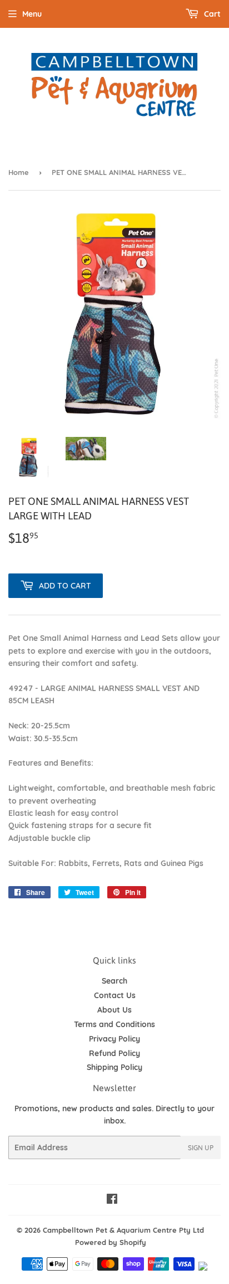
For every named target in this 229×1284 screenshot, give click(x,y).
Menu (32, 14)
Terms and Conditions (114, 1024)
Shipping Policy (114, 1067)
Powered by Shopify (110, 1242)
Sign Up (200, 1148)
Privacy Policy (114, 1039)
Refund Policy (114, 1053)
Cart (211, 14)
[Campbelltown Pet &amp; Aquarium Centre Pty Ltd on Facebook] (112, 1200)
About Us (114, 1010)
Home (18, 172)
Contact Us (115, 995)
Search (114, 981)
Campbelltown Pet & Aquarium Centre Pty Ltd (123, 1229)
